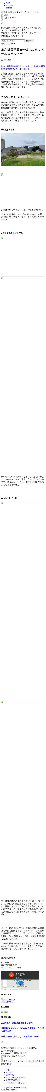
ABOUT (9, 1072)
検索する (29, 41)
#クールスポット (22, 69)
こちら (36, 12)
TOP (8, 3)
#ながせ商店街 (7, 66)
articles (9, 8)
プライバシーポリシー (16, 1083)
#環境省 (10, 69)
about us (9, 5)
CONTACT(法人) (13, 1080)
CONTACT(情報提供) (15, 1077)
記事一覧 (10, 1075)
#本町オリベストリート (25, 66)
